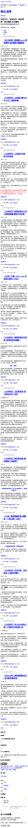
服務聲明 (16, 808)
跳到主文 (3, 15)
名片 (5, 34)
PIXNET (7, 806)
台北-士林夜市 (13, 89)
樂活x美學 (6, 11)
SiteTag (25, 797)
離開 (9, 825)
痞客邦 (10, 86)
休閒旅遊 (12, 27)
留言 (13, 86)
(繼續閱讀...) (4, 83)
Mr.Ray (9, 766)
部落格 (5, 32)
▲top (2, 91)
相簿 (5, 30)
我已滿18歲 (3, 825)
